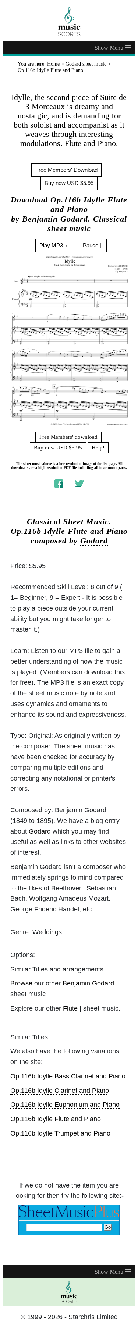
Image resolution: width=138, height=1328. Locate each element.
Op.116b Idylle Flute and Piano (55, 1119)
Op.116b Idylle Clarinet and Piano (59, 1090)
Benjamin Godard (88, 983)
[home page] (69, 21)
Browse (21, 983)
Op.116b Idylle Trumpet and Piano (60, 1133)
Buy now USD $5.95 (69, 183)
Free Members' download (68, 437)
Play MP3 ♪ (53, 245)
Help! (98, 448)
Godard (94, 540)
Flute (70, 1008)
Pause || (93, 245)
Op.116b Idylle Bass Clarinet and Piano (67, 1076)
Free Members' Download (66, 170)
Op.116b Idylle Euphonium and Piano (65, 1104)
